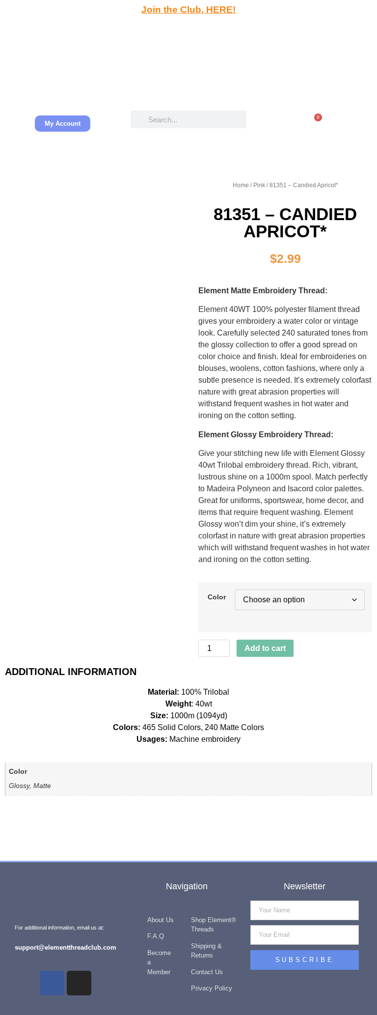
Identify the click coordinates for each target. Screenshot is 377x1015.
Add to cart (265, 648)
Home (241, 185)
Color (217, 596)
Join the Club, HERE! (188, 9)
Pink (259, 185)
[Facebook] (52, 983)
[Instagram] (79, 983)
